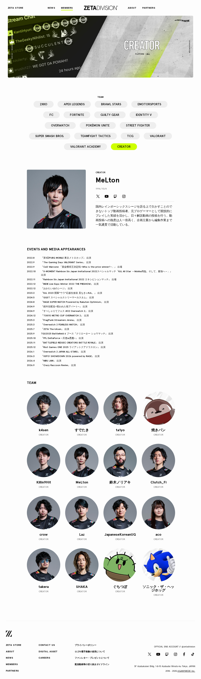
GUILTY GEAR (109, 115)
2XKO (43, 104)
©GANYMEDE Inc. (186, 671)
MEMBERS (12, 664)
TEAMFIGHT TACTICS (95, 136)
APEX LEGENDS (74, 104)
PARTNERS (12, 671)
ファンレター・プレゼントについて (92, 658)
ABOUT (10, 652)
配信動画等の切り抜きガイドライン (92, 664)
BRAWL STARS (111, 104)
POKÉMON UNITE (98, 125)
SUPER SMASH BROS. (49, 136)
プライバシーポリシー (85, 645)
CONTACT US (47, 645)
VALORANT (158, 136)
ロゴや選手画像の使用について (90, 652)
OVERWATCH (60, 125)
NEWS (9, 658)
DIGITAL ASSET (48, 652)
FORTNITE (77, 115)
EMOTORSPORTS (149, 104)
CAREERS (44, 658)
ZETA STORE (13, 645)
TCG (130, 136)
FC (51, 115)
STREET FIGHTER (138, 125)
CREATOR (124, 146)
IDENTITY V (144, 115)
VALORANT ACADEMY (85, 146)
